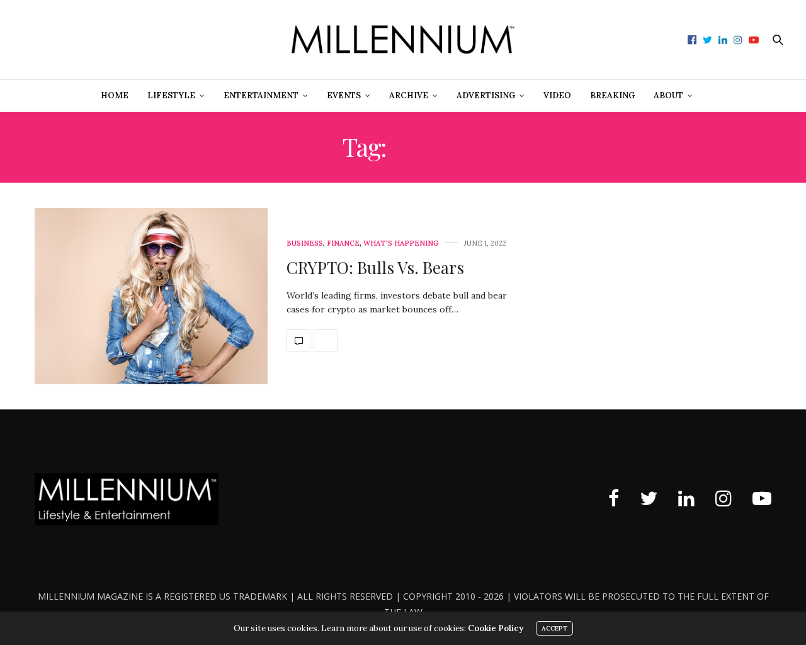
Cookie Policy (495, 628)
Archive (408, 95)
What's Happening (400, 243)
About (668, 95)
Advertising (486, 95)
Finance (343, 243)
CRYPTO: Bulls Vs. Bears (375, 267)
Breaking (612, 95)
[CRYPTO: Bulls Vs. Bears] (151, 296)
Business (305, 243)
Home (114, 95)
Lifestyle (171, 95)
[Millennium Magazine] (403, 39)
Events (344, 95)
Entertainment (261, 95)
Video (557, 95)
